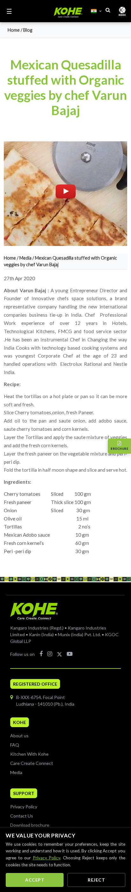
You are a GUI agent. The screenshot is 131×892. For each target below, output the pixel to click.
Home (14, 30)
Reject (96, 879)
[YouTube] (69, 653)
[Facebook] (41, 653)
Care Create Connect (31, 763)
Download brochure (29, 825)
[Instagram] (49, 653)
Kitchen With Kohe (29, 754)
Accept (34, 879)
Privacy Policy (23, 806)
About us (19, 735)
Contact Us (21, 815)
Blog (27, 30)
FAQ (14, 744)
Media (25, 258)
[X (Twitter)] (59, 653)
